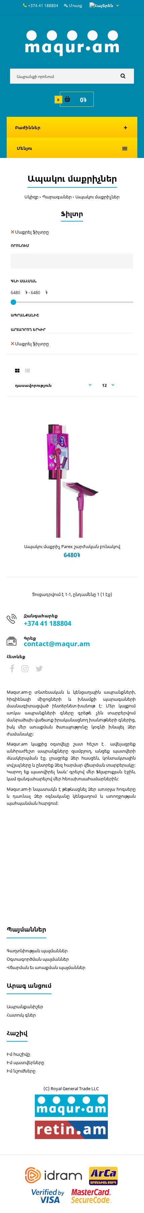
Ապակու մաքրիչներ (97, 197)
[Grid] (17, 370)
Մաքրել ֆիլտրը (32, 232)
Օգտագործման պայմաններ (38, 959)
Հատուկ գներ (21, 1015)
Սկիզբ (31, 197)
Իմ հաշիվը (18, 1054)
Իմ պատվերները (25, 1062)
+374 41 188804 (43, 5)
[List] (27, 370)
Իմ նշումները (21, 1071)
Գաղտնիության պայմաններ (37, 951)
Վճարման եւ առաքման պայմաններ (46, 967)
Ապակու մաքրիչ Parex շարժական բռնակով (72, 546)
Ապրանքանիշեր (25, 1007)
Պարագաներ (57, 197)
